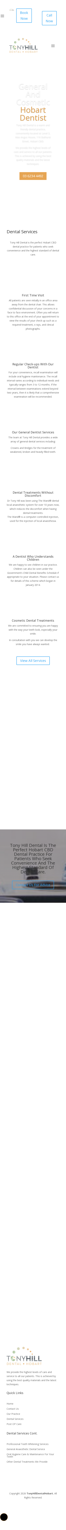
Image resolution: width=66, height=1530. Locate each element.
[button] (4, 1517)
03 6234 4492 (33, 176)
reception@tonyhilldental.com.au (33, 1170)
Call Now (49, 18)
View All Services (33, 660)
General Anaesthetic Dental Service (26, 1449)
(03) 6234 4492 (33, 1212)
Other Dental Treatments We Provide (27, 1462)
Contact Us (13, 1409)
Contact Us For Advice (33, 885)
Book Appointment (33, 190)
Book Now (24, 15)
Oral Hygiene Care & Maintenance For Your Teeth (30, 1455)
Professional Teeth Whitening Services (28, 1444)
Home (10, 1404)
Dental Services (15, 1419)
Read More (18, 806)
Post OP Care (14, 1424)
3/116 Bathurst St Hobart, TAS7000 (33, 1091)
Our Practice (13, 1414)
